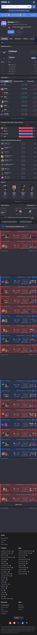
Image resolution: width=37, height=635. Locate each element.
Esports (3, 594)
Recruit (20, 609)
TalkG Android (22, 567)
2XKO (2, 582)
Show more (18, 504)
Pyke (5, 97)
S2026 (6, 81)
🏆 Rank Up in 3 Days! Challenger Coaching (15, 10)
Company (3, 540)
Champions (5, 15)
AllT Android (21, 555)
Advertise (21, 607)
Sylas (5, 109)
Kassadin (6, 113)
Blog (2, 542)
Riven (5, 105)
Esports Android (22, 571)
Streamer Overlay (6, 598)
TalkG (2, 592)
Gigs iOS (20, 565)
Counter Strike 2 (5, 576)
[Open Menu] (34, 2)
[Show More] (9, 2)
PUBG (2, 561)
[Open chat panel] (35, 40)
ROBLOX (3, 563)
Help (2, 609)
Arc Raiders (4, 571)
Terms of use (4, 607)
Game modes (16, 15)
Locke (5, 101)
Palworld (3, 555)
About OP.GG (4, 538)
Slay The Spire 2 (5, 573)
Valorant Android (23, 559)
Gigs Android (21, 563)
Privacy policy (5, 605)
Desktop (3, 586)
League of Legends (6, 551)
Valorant (3, 559)
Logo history (4, 544)
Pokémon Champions (7, 557)
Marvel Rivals (4, 569)
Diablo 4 (3, 580)
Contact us (4, 613)
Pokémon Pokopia (6, 567)
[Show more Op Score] (35, 218)
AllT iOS (20, 557)
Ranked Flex (30, 81)
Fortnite (3, 578)
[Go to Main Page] (4, 2)
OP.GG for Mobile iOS (24, 553)
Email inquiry (4, 611)
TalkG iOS (21, 569)
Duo (2, 590)
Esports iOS (21, 573)
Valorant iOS (21, 561)
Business (20, 605)
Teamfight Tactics (6, 553)
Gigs (2, 596)
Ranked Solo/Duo (18, 81)
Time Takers (4, 584)
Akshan (6, 92)
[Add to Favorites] (21, 22)
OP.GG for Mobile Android (25, 551)
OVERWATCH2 (5, 565)
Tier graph (19, 32)
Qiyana (5, 88)
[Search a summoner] (28, 6)
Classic (26, 15)
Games (3, 588)
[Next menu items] (28, 15)
